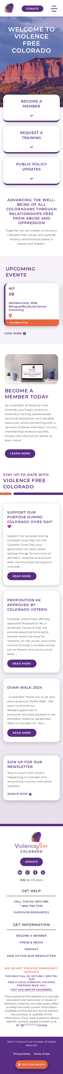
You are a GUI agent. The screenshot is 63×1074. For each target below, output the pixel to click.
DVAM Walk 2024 (24, 688)
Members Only (19, 322)
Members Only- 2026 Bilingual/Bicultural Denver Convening (28, 306)
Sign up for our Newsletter (31, 956)
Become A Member (31, 103)
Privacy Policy (21, 1053)
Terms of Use (42, 1053)
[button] (31, 104)
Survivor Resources (31, 912)
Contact (32, 949)
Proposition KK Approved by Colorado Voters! (27, 605)
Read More (22, 576)
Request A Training (31, 135)
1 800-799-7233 (31, 906)
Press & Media (31, 942)
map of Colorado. (38, 989)
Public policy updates (31, 166)
